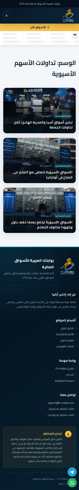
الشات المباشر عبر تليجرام (61, 409)
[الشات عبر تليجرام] (72, 472)
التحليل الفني (67, 328)
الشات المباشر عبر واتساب (61, 415)
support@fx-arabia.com (61, 403)
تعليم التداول (67, 340)
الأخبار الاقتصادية (65, 334)
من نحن (70, 374)
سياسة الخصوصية (64, 380)
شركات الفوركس (65, 346)
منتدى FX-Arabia (65, 368)
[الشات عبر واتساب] (72, 482)
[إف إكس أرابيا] (68, 15)
